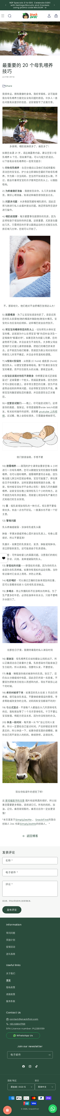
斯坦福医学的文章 (15, 800)
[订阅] (49, 1055)
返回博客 (32, 836)
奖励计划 (10, 939)
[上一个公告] (5, 5)
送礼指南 (10, 954)
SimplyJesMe (23, 819)
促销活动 (10, 946)
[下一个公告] (54, 5)
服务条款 (10, 1001)
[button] (9, 15)
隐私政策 (10, 987)
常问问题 (10, 933)
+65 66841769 (17, 1024)
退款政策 (10, 994)
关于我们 (10, 973)
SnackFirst (42, 819)
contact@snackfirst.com (24, 1019)
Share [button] (8, 86)
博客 (8, 980)
